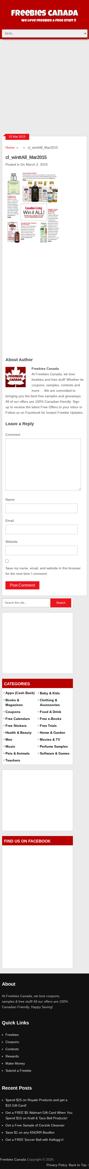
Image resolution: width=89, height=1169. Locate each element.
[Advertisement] (44, 86)
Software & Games (55, 753)
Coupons (12, 712)
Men (8, 739)
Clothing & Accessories (50, 702)
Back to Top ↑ (79, 1165)
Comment (12, 434)
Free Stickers (16, 726)
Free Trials (48, 726)
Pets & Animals (17, 753)
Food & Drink (50, 712)
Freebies (12, 1035)
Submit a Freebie (18, 1070)
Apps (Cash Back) (20, 693)
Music (10, 746)
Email (9, 520)
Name (9, 499)
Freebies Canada (13, 1159)
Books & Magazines (14, 702)
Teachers (12, 760)
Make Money (15, 1063)
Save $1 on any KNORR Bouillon (30, 1132)
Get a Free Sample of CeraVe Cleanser (35, 1125)
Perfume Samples (54, 746)
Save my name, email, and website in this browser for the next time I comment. (43, 571)
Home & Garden (52, 732)
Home (9, 147)
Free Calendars (17, 719)
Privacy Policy (57, 1165)
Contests (12, 1049)
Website (11, 542)
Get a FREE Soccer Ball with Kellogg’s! (34, 1140)
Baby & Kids (50, 693)
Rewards (12, 1056)
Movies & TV (50, 739)
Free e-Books (50, 719)
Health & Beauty (18, 732)
